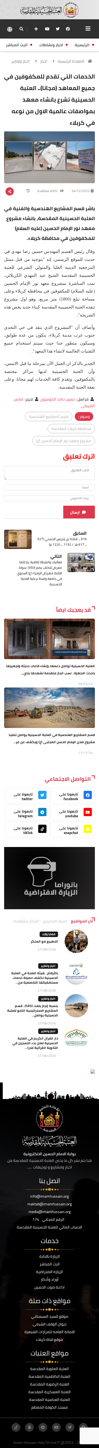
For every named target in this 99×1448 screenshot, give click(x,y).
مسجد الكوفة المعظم (49, 1407)
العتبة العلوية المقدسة (49, 1368)
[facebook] (68, 29)
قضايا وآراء (48, 934)
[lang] (9, 29)
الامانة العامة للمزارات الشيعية (49, 1331)
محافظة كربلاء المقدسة (71, 428)
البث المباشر (50, 1264)
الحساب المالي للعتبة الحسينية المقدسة (49, 1227)
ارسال (75, 512)
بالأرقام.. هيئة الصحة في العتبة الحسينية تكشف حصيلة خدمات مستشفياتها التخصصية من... (34, 978)
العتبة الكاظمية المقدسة (49, 1376)
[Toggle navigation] (88, 28)
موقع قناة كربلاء (49, 1339)
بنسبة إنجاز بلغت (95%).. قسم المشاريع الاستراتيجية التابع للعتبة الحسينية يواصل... (32, 1010)
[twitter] (57, 29)
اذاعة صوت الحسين (49, 1287)
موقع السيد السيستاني (49, 1316)
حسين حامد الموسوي (57, 399)
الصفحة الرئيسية (71, 61)
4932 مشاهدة (48, 191)
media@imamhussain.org (50, 1211)
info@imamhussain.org (49, 1196)
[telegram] (42, 1427)
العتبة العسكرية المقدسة (49, 1391)
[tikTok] (16, 1427)
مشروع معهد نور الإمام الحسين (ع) (63, 440)
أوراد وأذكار (50, 1279)
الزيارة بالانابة (49, 1256)
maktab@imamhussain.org (49, 1204)
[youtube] (47, 29)
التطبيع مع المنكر (44, 941)
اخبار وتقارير (20, 61)
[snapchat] (29, 1427)
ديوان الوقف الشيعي (50, 1324)
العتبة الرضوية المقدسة (49, 1384)
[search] (21, 29)
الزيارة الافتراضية (49, 1271)
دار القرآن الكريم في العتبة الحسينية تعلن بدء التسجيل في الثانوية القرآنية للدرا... (35, 1043)
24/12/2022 (81, 191)
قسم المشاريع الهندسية (48, 416)
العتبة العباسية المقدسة (49, 1399)
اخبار (43, 61)
